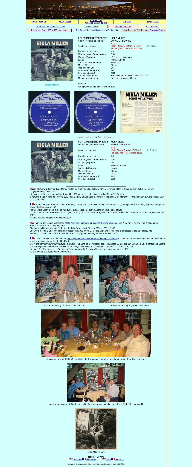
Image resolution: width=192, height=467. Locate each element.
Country (153, 30)
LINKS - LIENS (153, 22)
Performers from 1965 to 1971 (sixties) (48, 30)
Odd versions (152, 26)
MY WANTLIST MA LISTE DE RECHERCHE (96, 21)
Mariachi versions (123, 26)
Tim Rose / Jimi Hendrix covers (50, 26)
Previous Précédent (84, 459)
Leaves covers (91, 26)
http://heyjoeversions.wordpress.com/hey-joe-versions (92, 223)
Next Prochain (115, 459)
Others (161, 30)
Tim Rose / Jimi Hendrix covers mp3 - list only (97, 30)
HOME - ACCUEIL (39, 22)
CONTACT (127, 22)
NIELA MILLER (65, 22)
